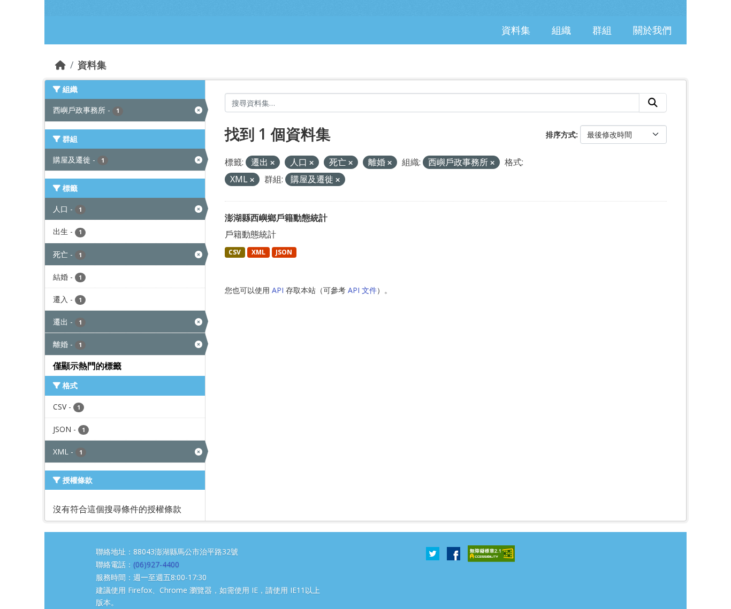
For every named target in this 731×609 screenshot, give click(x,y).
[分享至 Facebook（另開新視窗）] (453, 553)
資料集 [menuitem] (515, 30)
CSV (235, 252)
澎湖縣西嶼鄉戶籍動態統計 (276, 217)
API (278, 290)
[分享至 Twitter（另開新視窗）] (432, 553)
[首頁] (60, 64)
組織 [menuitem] (561, 30)
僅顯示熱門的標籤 (87, 366)
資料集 (92, 64)
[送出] (653, 102)
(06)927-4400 (156, 564)
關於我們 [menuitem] (652, 30)
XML (258, 252)
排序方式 (561, 134)
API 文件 (362, 290)
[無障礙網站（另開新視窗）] (491, 553)
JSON (284, 252)
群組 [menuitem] (602, 30)
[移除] (272, 163)
